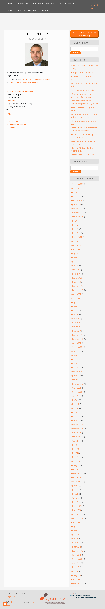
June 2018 (75, 359)
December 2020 (77, 241)
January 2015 (76, 510)
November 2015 (77, 473)
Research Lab (12, 121)
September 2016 (78, 437)
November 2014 (77, 518)
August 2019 (76, 302)
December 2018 (77, 335)
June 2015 (75, 490)
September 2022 (78, 184)
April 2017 (75, 412)
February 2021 (77, 237)
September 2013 (78, 559)
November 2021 (77, 212)
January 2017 (76, 420)
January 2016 (76, 465)
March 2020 (76, 274)
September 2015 (78, 481)
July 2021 (75, 221)
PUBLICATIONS (51, 3)
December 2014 (77, 514)
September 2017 (78, 392)
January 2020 (76, 282)
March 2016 (76, 457)
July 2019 (75, 306)
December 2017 (77, 380)
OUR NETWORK (36, 3)
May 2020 (75, 265)
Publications (11, 127)
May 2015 (75, 494)
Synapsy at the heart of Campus (82, 72)
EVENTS (61, 3)
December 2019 (77, 286)
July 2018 (75, 355)
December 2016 (77, 424)
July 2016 (75, 445)
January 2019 (76, 331)
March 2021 (76, 233)
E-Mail (9, 114)
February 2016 (77, 461)
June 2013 (75, 567)
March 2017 (76, 416)
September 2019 (78, 298)
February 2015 (77, 506)
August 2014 (76, 526)
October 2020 (77, 245)
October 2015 (77, 477)
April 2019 (75, 318)
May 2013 (75, 571)
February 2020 (77, 278)
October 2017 (77, 388)
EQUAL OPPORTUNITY (15, 10)
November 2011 (77, 583)
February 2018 (77, 371)
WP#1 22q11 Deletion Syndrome (36, 79)
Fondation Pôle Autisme (16, 124)
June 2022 (75, 188)
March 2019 (76, 322)
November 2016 (77, 428)
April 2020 (75, 270)
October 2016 (77, 433)
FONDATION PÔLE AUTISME (20, 91)
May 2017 (75, 408)
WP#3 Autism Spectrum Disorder (23, 82)
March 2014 (76, 543)
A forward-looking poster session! (83, 90)
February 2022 (77, 200)
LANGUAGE (44, 10)
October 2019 (77, 294)
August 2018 (76, 351)
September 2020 (78, 249)
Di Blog (11, 602)
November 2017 (77, 384)
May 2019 (75, 314)
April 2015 (75, 498)
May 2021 (75, 229)
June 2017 (75, 404)
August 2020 (76, 253)
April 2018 (75, 363)
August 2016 (76, 441)
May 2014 (75, 538)
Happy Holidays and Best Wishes (83, 155)
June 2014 (75, 534)
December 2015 (77, 469)
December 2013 (77, 551)
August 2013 (76, 563)
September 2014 (78, 522)
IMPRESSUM (10, 597)
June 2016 (75, 449)
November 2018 (77, 339)
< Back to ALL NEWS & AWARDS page (84, 34)
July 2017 (75, 400)
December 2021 (77, 208)
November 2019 (77, 290)
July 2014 (75, 530)
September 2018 (78, 347)
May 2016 (75, 453)
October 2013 (77, 555)
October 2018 (77, 343)
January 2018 (76, 375)
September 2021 (78, 217)
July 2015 (75, 485)
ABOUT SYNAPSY (21, 3)
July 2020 (75, 257)
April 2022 (75, 192)
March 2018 (76, 367)
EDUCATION (32, 10)
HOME (10, 3)
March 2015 (76, 502)
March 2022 (76, 196)
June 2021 (75, 225)
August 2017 (76, 396)
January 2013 (76, 575)
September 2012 (78, 579)
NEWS (70, 3)
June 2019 (75, 310)
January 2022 (76, 204)
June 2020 (75, 261)
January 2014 (76, 547)
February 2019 (77, 327)
